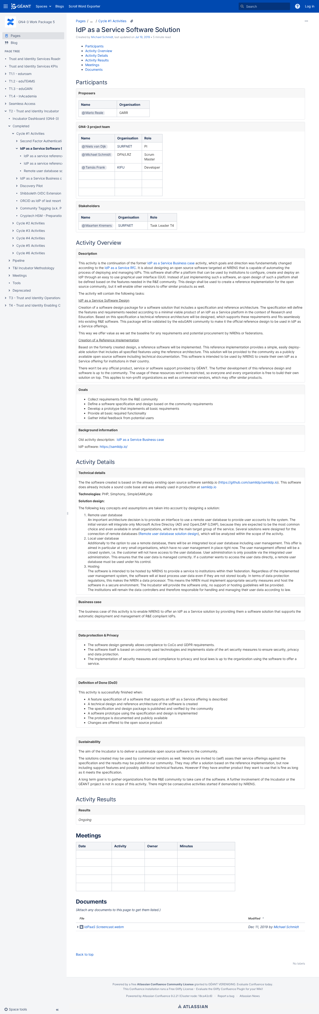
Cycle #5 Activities (30, 245)
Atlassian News (250, 996)
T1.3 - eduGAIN (20, 89)
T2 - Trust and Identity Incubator (34, 111)
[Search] (242, 6)
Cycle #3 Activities (30, 231)
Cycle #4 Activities (30, 238)
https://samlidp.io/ (114, 447)
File (82, 918)
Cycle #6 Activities (30, 253)
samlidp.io (208, 487)
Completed (21, 126)
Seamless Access (22, 104)
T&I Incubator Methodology (33, 268)
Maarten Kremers (98, 225)
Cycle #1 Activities (30, 133)
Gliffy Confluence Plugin (229, 989)
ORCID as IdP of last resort (40, 201)
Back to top (85, 954)
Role (147, 138)
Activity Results (97, 60)
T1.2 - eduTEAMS (22, 81)
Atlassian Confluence (156, 996)
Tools (17, 283)
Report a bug (226, 996)
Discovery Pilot (31, 186)
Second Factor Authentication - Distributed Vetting (58, 141)
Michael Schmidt (102, 37)
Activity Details (96, 55)
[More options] (306, 21)
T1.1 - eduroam (20, 74)
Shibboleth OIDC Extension (40, 193)
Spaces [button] (41, 6)
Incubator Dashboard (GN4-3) (36, 118)
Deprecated (22, 290)
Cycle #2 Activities (30, 223)
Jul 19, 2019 (142, 37)
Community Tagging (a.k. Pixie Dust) (48, 208)
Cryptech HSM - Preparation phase (47, 216)
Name (85, 104)
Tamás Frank (95, 167)
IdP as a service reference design (49, 156)
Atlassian (193, 1006)
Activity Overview (98, 51)
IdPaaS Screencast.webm (104, 927)
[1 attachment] (132, 21)
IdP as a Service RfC (120, 268)
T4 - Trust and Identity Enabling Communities (43, 305)
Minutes (186, 846)
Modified (254, 918)
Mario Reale (94, 113)
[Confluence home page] (21, 6)
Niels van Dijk (95, 146)
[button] (5, 6)
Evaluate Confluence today (254, 984)
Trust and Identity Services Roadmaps (38, 59)
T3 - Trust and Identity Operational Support (42, 298)
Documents (94, 69)
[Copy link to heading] (109, 83)
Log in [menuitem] (309, 6)
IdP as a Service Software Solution (47, 148)
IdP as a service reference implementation (56, 163)
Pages (80, 21)
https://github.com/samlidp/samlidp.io (248, 482)
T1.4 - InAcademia (23, 96)
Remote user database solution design (53, 171)
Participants (94, 46)
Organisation (129, 104)
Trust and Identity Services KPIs (33, 66)
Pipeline (19, 260)
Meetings (20, 275)
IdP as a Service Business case (43, 178)
